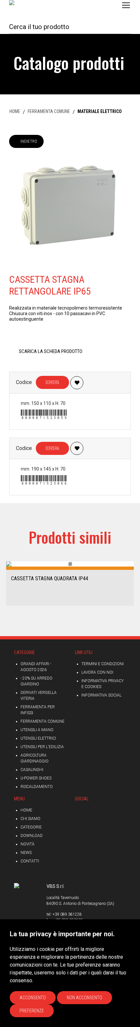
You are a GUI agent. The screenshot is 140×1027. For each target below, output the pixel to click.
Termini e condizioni (102, 664)
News (26, 852)
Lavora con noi (97, 672)
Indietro (29, 141)
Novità (28, 844)
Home (26, 810)
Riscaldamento (37, 786)
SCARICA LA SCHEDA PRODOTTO (50, 351)
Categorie (31, 827)
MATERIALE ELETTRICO (99, 111)
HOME (14, 111)
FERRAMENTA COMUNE (49, 111)
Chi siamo (30, 818)
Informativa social (101, 695)
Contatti (30, 861)
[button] (7, 583)
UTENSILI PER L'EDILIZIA (42, 747)
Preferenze (32, 1010)
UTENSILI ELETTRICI (38, 738)
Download (32, 835)
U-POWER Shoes (36, 778)
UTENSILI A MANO (37, 730)
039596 (52, 448)
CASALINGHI (32, 769)
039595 (52, 382)
